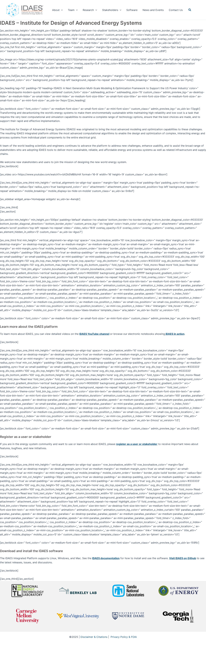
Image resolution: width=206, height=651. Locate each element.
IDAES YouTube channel (94, 333)
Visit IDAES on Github (182, 558)
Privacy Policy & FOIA (124, 636)
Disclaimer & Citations (93, 636)
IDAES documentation (106, 558)
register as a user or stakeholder (136, 444)
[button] (61, 10)
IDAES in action (174, 333)
